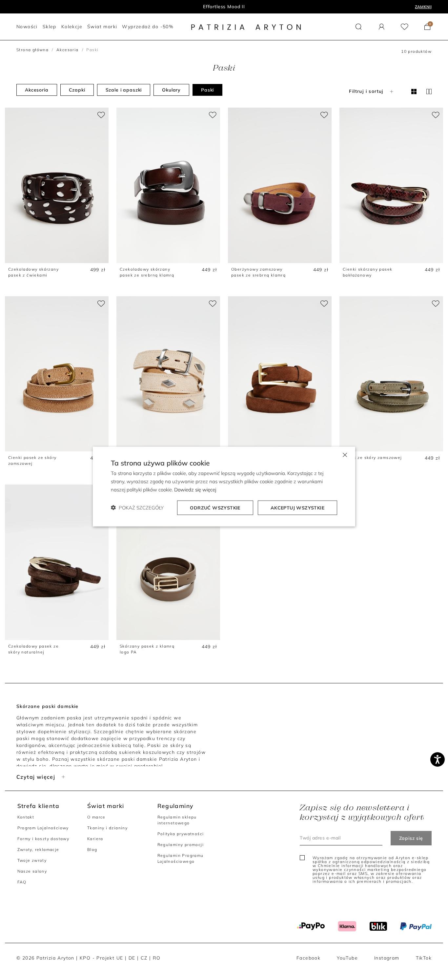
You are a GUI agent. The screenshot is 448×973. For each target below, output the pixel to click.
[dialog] (224, 487)
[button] (359, 27)
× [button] (344, 454)
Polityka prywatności (180, 833)
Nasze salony (32, 871)
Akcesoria (67, 49)
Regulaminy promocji (180, 844)
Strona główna (32, 49)
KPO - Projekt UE (101, 958)
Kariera (95, 838)
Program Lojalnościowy (43, 827)
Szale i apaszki (124, 90)
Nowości (224, 7)
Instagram (386, 958)
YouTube (347, 958)
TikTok (424, 958)
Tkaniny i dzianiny (107, 827)
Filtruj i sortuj (366, 91)
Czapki (77, 90)
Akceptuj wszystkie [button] (297, 507)
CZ (144, 958)
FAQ (22, 882)
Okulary (171, 90)
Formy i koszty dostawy (43, 838)
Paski (207, 90)
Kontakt (25, 817)
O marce (96, 817)
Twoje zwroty (32, 860)
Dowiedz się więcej (195, 490)
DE (132, 958)
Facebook (308, 958)
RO (157, 958)
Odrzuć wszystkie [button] (215, 507)
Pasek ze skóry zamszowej (372, 457)
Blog (92, 849)
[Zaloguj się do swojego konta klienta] (381, 27)
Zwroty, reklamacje (38, 849)
